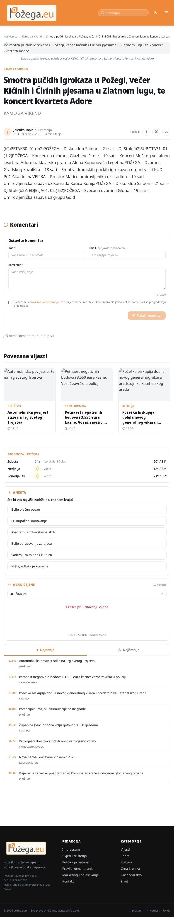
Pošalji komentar (149, 315)
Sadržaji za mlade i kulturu (31, 555)
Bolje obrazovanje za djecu (31, 543)
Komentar (15, 265)
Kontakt (68, 881)
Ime (12, 248)
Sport (125, 856)
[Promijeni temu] (155, 13)
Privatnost (153, 910)
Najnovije (47, 650)
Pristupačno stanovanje (29, 521)
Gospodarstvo (131, 875)
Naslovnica (10, 36)
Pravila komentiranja (78, 868)
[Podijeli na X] (156, 132)
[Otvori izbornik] (166, 13)
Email (107, 248)
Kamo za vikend (32, 36)
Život (124, 881)
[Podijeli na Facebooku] (146, 132)
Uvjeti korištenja (74, 856)
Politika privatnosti (76, 862)
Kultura (126, 862)
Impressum (71, 849)
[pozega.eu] (32, 13)
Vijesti (125, 849)
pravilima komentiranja (44, 302)
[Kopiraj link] (166, 132)
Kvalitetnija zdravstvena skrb (33, 532)
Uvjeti (166, 910)
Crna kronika (130, 868)
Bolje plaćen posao (25, 509)
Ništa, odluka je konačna (29, 566)
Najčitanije (131, 650)
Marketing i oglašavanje (80, 875)
